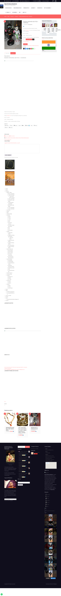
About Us (24, 12)
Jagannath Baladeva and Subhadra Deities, (50, 483)
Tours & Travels (8, 295)
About (7, 189)
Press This (11, 127)
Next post (9, 139)
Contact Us (27, 30)
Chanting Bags (9, 213)
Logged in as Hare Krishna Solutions (10, 142)
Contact (7, 300)
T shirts (9, 218)
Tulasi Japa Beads (11, 198)
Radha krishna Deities (35, 45)
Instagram (48, 500)
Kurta (9, 220)
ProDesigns (55, 583)
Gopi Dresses (10, 230)
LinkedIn (27, 125)
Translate (11, 500)
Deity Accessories (47, 7)
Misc (19, 12)
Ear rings (9, 279)
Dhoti (9, 221)
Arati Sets (8, 210)
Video (7, 290)
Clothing (8, 215)
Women (8, 284)
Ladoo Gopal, (47, 480)
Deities (28, 45)
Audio (7, 289)
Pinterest (36, 125)
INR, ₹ (43, 50)
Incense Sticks (9, 274)
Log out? (18, 142)
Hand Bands (10, 260)
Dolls (9, 269)
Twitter (11, 125)
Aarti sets (46, 489)
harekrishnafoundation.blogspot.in (13, 299)
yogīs (7, 490)
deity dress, (49, 484)
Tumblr (7, 127)
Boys (7, 212)
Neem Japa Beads (11, 193)
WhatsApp (7, 125)
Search (27, 446)
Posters (9, 281)
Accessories (14, 12)
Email (23, 125)
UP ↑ (5, 401)
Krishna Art (9, 280)
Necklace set (10, 276)
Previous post (6, 139)
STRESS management (10, 291)
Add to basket (29, 39)
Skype (31, 125)
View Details (44, 25)
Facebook (16, 125)
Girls (9, 228)
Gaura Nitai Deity (52, 479)
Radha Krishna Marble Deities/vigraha (22, 137)
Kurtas (9, 217)
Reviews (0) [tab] (13, 53)
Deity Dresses (10, 250)
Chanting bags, (47, 487)
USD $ (2, 7)
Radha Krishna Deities (17, 7)
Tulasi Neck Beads (11, 194)
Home (7, 188)
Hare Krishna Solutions (10, 4)
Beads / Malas (9, 192)
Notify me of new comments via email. (11, 157)
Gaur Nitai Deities (11, 245)
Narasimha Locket (11, 267)
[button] (26, 41)
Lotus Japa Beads (11, 207)
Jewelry (8, 275)
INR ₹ (2, 5)
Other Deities (39, 7)
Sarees (9, 216)
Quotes (7, 296)
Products (30, 45)
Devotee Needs (9, 259)
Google (19, 125)
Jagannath (33, 7)
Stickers (9, 282)
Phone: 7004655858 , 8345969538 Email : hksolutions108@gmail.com (14, 369)
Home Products (9, 272)
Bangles (9, 277)
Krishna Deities (26, 7)
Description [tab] (8, 53)
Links (7, 297)
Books (8, 211)
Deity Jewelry (10, 252)
